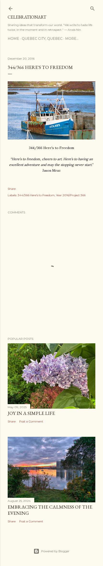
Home (13, 38)
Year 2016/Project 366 (71, 195)
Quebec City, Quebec (42, 38)
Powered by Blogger (55, 551)
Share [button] (12, 188)
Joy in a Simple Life (31, 413)
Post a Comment (31, 421)
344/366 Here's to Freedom (36, 195)
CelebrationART (27, 17)
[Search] (92, 7)
